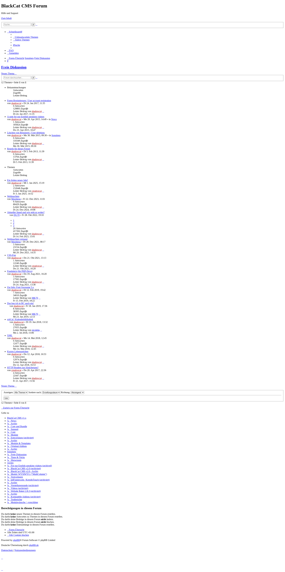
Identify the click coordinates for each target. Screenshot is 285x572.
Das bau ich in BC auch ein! (20, 303)
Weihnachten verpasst (17, 239)
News (54, 119)
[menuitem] (25, 37)
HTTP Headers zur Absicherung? (22, 367)
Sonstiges (56, 135)
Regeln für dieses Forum (18, 148)
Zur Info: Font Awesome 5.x (20, 287)
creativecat (37, 191)
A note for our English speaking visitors (25, 116)
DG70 (17, 215)
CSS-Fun (11, 255)
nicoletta (36, 330)
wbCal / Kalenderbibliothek (20, 319)
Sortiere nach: (35, 392)
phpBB (16, 540)
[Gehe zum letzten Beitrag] (43, 111)
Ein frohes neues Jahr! (17, 180)
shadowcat (16, 103)
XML (9, 335)
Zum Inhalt (6, 18)
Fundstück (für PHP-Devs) (19, 271)
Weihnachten (13, 196)
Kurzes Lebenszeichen (17, 351)
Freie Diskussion (13, 67)
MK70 (35, 298)
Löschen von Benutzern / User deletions (26, 132)
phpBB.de (34, 545)
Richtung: (66, 392)
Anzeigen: (9, 392)
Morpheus (16, 199)
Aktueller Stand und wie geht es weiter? (26, 212)
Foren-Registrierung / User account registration (29, 100)
